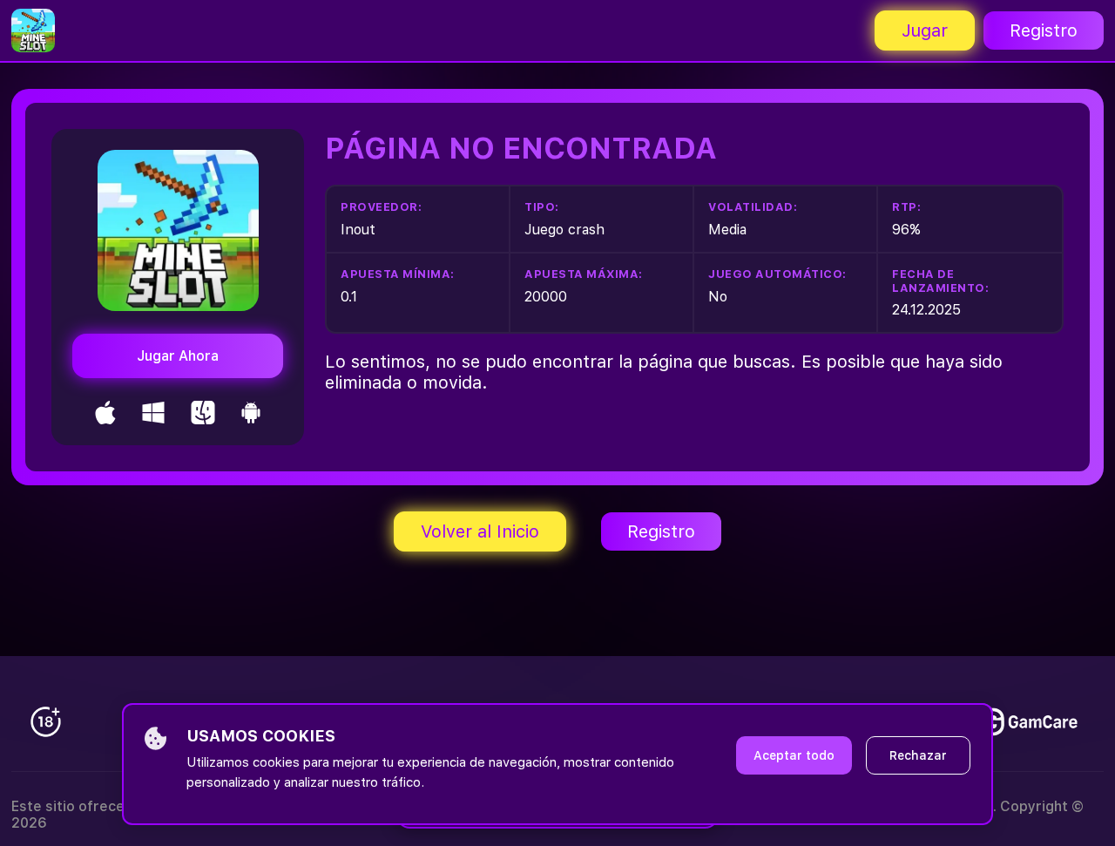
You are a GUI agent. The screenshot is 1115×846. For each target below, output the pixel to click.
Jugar (925, 30)
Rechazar (918, 755)
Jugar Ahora (178, 356)
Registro (1044, 30)
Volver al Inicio (480, 531)
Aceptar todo (794, 755)
